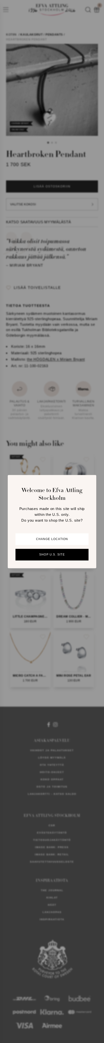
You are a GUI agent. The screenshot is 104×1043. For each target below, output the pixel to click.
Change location (52, 539)
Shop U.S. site (52, 554)
